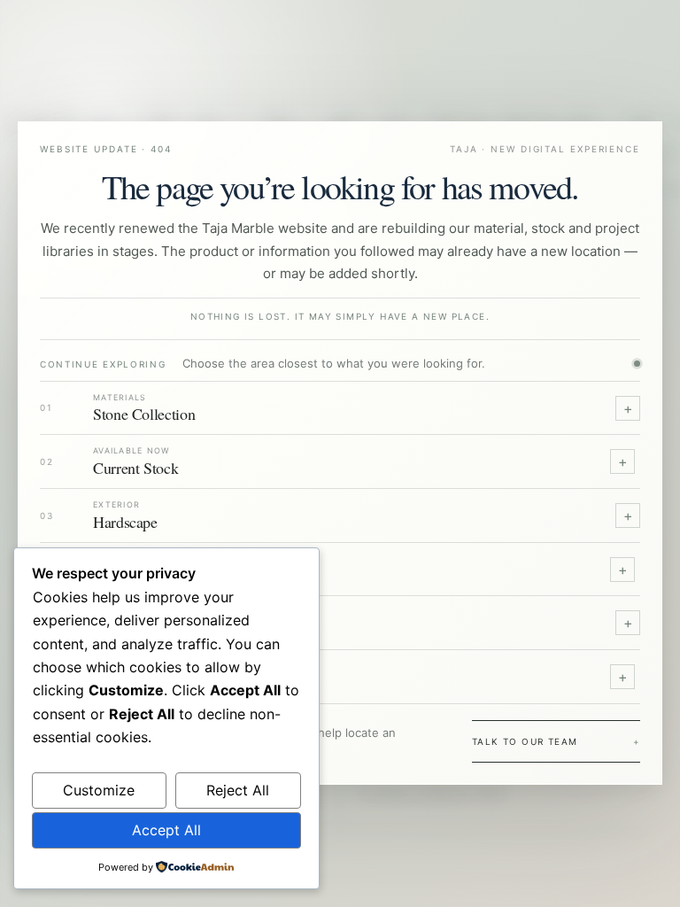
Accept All (166, 830)
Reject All (237, 790)
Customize (99, 790)
